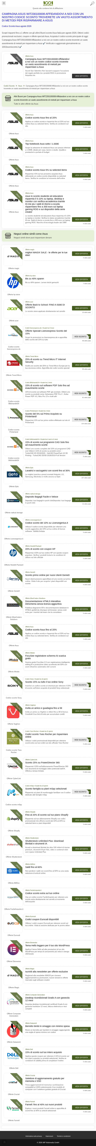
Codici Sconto (9, 86)
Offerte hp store (14, 294)
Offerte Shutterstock (14, 857)
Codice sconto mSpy (14, 805)
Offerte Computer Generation (14, 1015)
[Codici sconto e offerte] (48, 3)
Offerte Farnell (14, 1120)
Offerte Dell (13, 1068)
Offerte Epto (14, 486)
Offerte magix (13, 268)
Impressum (49, 1136)
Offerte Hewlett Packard (13, 565)
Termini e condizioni (63, 1136)
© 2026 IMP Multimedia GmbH (48, 1142)
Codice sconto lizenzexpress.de (13, 348)
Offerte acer (13, 321)
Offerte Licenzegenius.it (13, 539)
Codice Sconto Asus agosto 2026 (16, 26)
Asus (20, 86)
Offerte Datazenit (13, 1042)
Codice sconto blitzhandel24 (13, 459)
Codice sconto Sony (14, 698)
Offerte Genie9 (14, 591)
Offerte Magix (13, 987)
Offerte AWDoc (14, 883)
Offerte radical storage (14, 513)
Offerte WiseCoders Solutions (14, 618)
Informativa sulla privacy (34, 1136)
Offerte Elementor (14, 961)
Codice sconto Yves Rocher (14, 751)
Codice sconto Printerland (13, 431)
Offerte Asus (14, 134)
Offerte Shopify (14, 831)
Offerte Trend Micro (14, 375)
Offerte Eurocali (14, 935)
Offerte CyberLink (14, 778)
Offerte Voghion (14, 724)
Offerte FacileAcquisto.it (13, 909)
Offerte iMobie (13, 672)
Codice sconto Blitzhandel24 (13, 402)
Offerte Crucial (14, 1094)
